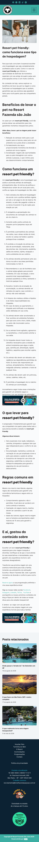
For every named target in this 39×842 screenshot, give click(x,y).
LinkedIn (13, 592)
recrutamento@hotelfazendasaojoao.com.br (19, 783)
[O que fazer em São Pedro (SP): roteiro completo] (19, 684)
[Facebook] (13, 2)
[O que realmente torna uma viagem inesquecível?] (19, 715)
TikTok (19, 592)
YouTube (26, 592)
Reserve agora (7, 583)
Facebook (26, 590)
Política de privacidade (19, 763)
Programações (19, 754)
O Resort (19, 749)
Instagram (5, 592)
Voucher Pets (19, 744)
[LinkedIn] (19, 2)
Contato (19, 757)
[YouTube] (26, 2)
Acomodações (19, 752)
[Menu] (34, 10)
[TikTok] (22, 2)
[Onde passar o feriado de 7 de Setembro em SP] (19, 653)
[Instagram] (16, 2)
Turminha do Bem (19, 747)
